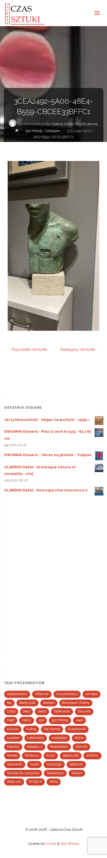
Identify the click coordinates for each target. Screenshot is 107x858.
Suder (34, 764)
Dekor (42, 711)
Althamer (42, 694)
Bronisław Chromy (76, 703)
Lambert (13, 738)
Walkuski (14, 782)
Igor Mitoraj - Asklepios (43, 131)
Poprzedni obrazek (29, 349)
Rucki (50, 755)
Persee (12, 755)
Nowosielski (59, 747)
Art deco (91, 694)
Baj (9, 703)
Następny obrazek (77, 349)
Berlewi (49, 703)
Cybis (11, 711)
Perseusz (32, 755)
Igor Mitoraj (60, 720)
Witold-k (35, 782)
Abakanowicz (17, 694)
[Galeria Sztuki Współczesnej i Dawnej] (26, 13)
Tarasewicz (55, 773)
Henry (26, 720)
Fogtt (11, 720)
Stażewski (14, 764)
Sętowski (76, 764)
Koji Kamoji (52, 729)
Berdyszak (27, 703)
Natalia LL (35, 747)
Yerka (53, 782)
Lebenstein (35, 738)
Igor (41, 720)
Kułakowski (77, 729)
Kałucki (13, 729)
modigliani (59, 738)
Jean (79, 720)
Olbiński (81, 747)
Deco (26, 711)
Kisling (31, 729)
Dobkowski (62, 711)
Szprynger (54, 764)
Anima (50, 843)
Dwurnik (84, 711)
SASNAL (92, 755)
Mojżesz (13, 747)
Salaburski (71, 755)
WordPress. (70, 843)
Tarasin (76, 773)
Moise (79, 738)
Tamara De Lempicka (23, 773)
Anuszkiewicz (67, 694)
